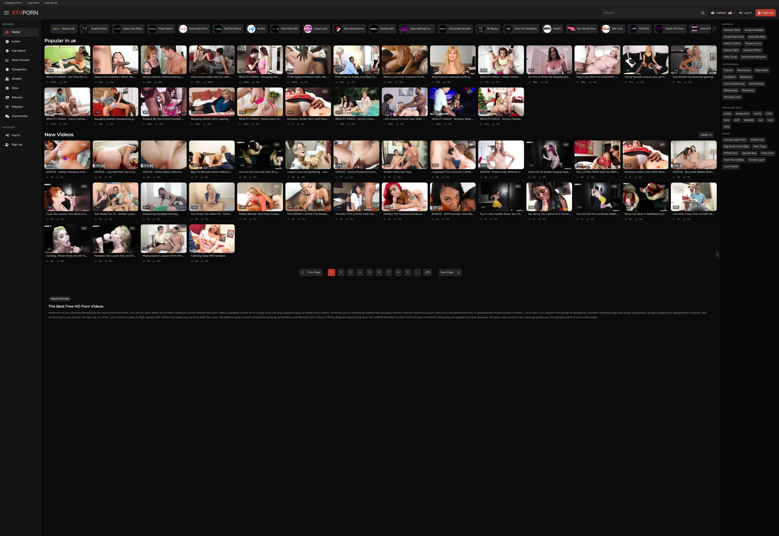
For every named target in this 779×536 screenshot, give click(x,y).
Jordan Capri (756, 159)
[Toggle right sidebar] (717, 254)
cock (769, 113)
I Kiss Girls (767, 153)
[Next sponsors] (714, 28)
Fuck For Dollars (734, 159)
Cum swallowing (734, 83)
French (728, 70)
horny (757, 113)
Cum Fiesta (731, 166)
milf (736, 120)
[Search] (703, 13)
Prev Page (314, 272)
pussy (727, 113)
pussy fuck (742, 113)
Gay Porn (33, 2)
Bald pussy (730, 90)
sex (761, 120)
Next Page (447, 272)
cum (770, 120)
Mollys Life (757, 139)
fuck (727, 120)
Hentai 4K (51, 2)
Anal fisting (756, 83)
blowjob (749, 120)
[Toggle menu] (6, 13)
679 (427, 272)
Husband (729, 77)
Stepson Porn (14, 2)
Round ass (744, 70)
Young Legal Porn (735, 139)
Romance (748, 90)
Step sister (761, 70)
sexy (726, 126)
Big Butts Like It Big (736, 146)
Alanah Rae (749, 153)
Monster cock (732, 97)
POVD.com (730, 153)
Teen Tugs (759, 146)
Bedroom (746, 77)
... (417, 272)
